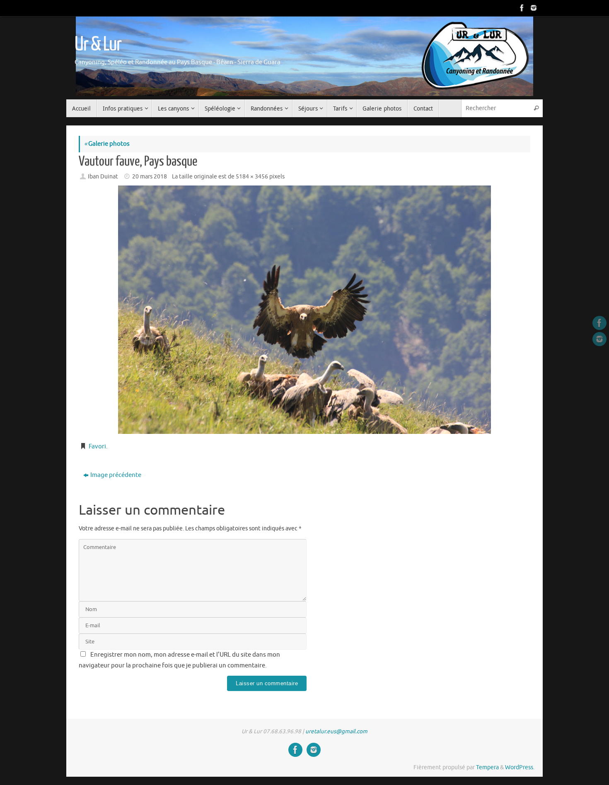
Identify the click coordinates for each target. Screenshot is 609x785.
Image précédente (115, 475)
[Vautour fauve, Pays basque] (304, 309)
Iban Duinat (103, 176)
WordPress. (519, 767)
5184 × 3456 (252, 176)
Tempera (487, 767)
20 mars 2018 (149, 176)
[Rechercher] (536, 108)
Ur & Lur (98, 44)
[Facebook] (521, 8)
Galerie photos (107, 144)
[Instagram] (533, 8)
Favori (97, 446)
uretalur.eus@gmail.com (336, 731)
